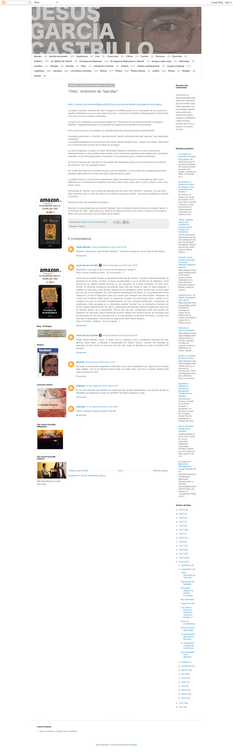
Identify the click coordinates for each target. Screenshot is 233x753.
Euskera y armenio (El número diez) (187, 357)
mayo (184, 682)
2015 (181, 554)
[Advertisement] (47, 135)
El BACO (38, 61)
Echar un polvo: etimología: (188, 629)
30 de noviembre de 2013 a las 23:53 (120, 265)
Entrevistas (184, 61)
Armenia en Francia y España (186, 329)
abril (183, 686)
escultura (38, 66)
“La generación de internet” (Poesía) (188, 636)
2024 (181, 518)
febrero (184, 694)
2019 (181, 538)
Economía (177, 56)
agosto (184, 670)
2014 (181, 558)
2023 (181, 522)
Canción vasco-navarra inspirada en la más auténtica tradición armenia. (186, 262)
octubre (185, 662)
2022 (181, 526)
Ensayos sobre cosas (162, 61)
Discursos (160, 56)
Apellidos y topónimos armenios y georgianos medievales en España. (185, 389)
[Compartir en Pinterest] (127, 222)
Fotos (83, 66)
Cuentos (144, 56)
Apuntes (38, 56)
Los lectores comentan (80, 71)
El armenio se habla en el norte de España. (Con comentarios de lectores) (186, 187)
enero (184, 698)
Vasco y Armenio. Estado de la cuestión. (186, 428)
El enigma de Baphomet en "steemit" (127, 61)
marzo (184, 690)
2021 (181, 530)
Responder (81, 255)
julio (183, 674)
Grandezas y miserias (104, 66)
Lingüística (39, 71)
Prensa (171, 71)
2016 (181, 550)
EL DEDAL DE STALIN (61, 61)
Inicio (120, 470)
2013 (181, 562)
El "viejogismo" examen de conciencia (188, 645)
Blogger (133, 745)
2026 (181, 510)
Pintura (118, 71)
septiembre (186, 666)
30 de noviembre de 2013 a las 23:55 (120, 335)
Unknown (80, 386)
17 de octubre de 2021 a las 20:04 (102, 386)
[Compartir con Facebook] (124, 222)
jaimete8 (80, 362)
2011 (181, 707)
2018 (181, 542)
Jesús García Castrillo (87, 265)
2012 (181, 703)
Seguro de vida (188, 603)
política (156, 71)
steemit (37, 76)
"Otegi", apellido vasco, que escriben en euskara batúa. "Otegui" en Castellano (185, 226)
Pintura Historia (138, 71)
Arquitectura (82, 56)
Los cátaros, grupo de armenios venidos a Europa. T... (187, 612)
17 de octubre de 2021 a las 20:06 (102, 407)
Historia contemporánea (148, 66)
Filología (54, 66)
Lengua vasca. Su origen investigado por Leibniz (187, 297)
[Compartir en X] (121, 222)
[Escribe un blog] (118, 222)
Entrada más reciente (79, 470)
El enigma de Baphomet (90, 61)
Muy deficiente (187, 599)
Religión (186, 71)
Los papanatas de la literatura (188, 654)
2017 (181, 546)
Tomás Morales (83, 247)
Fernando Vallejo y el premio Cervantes (187, 592)
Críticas (129, 56)
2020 (181, 534)
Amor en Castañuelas (188, 622)
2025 (181, 514)
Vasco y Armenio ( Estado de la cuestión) (58, 731)
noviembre (186, 569)
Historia (124, 66)
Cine (97, 56)
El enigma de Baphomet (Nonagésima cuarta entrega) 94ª (187, 465)
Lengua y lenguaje (175, 66)
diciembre (186, 565)
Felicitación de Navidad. (187, 583)
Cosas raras (112, 56)
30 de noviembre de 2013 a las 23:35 (109, 247)
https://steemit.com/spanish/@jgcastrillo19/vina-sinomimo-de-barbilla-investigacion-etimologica (115, 104)
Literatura (57, 71)
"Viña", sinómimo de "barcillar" (188, 575)
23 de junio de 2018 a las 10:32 (100, 362)
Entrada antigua (160, 470)
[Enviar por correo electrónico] (114, 222)
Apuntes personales (58, 56)
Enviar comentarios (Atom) (93, 475)
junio (183, 678)
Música (103, 71)
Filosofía (70, 66)
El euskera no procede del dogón (187, 155)
